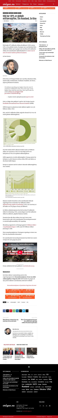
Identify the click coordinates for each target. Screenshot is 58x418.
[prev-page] (4, 362)
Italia (37, 379)
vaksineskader (30, 391)
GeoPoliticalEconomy (28, 266)
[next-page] (6, 362)
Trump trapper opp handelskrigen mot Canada (7, 357)
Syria (27, 389)
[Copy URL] (27, 310)
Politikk (44, 0)
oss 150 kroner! (11, 8)
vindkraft (35, 391)
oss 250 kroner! (24, 8)
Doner (35, 4)
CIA (32, 374)
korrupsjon (47, 381)
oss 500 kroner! (37, 8)
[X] (7, 310)
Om (31, 4)
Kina (8, 302)
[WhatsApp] (14, 310)
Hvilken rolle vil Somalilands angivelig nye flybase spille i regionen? (47, 49)
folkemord (30, 377)
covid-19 (35, 374)
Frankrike (35, 377)
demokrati (40, 374)
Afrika (29, 374)
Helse (13, 0)
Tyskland (36, 389)
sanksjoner (32, 386)
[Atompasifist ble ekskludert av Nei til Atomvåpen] (20, 351)
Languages (41, 4)
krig (51, 381)
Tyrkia (31, 389)
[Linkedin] (17, 310)
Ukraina (43, 389)
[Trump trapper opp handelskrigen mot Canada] (8, 351)
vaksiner (24, 391)
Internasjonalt (18, 0)
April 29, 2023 (29, 97)
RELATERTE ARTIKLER (9, 344)
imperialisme (24, 379)
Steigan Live (25, 4)
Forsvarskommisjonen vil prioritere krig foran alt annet (21, 285)
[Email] (20, 310)
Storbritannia (48, 386)
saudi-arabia (37, 386)
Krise (23, 384)
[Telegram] (23, 310)
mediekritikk (28, 384)
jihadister (40, 379)
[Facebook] (4, 310)
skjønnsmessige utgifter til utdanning (13, 204)
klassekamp (24, 381)
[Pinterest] (10, 310)
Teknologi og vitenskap (51, 0)
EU (47, 374)
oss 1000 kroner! (50, 8)
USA (27, 302)
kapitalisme (45, 379)
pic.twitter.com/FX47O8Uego (13, 93)
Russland (23, 302)
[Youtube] (50, 406)
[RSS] (43, 406)
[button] (53, 4)
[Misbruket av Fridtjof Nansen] (32, 351)
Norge (36, 0)
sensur (42, 386)
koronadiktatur (34, 381)
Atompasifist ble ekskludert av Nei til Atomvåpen (19, 357)
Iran (29, 379)
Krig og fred (24, 0)
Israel (33, 379)
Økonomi (40, 0)
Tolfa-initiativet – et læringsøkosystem (43, 45)
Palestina (44, 384)
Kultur (29, 0)
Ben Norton (6, 20)
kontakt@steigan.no (27, 411)
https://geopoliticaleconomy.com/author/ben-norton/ (22, 331)
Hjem (4, 11)
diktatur (44, 374)
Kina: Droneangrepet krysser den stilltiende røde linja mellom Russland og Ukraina (29, 321)
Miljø (32, 0)
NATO (19, 302)
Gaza (40, 377)
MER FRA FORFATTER (22, 344)
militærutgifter (13, 302)
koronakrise (41, 381)
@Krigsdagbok (24, 374)
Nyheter (18, 4)
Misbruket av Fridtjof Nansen (45, 60)
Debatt (9, 0)
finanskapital (24, 377)
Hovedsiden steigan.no (41, 416)
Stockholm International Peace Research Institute (16, 103)
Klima (29, 381)
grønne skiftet (44, 376)
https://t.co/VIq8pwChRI (16, 92)
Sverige (23, 389)
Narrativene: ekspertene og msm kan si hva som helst (10, 320)
